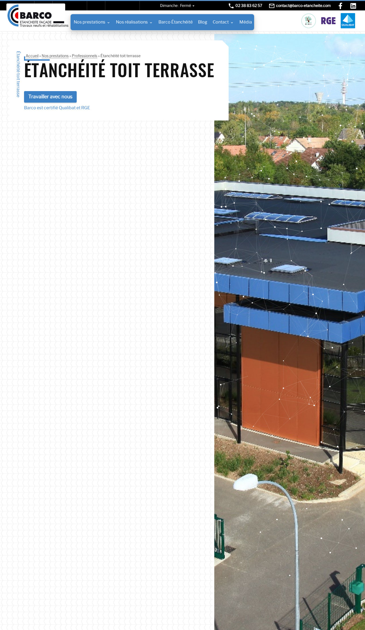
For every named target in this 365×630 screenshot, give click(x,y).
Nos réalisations (132, 22)
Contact (221, 22)
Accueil (32, 55)
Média (245, 22)
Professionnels (84, 55)
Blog (202, 22)
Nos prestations (89, 22)
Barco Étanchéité (175, 22)
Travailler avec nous (50, 97)
